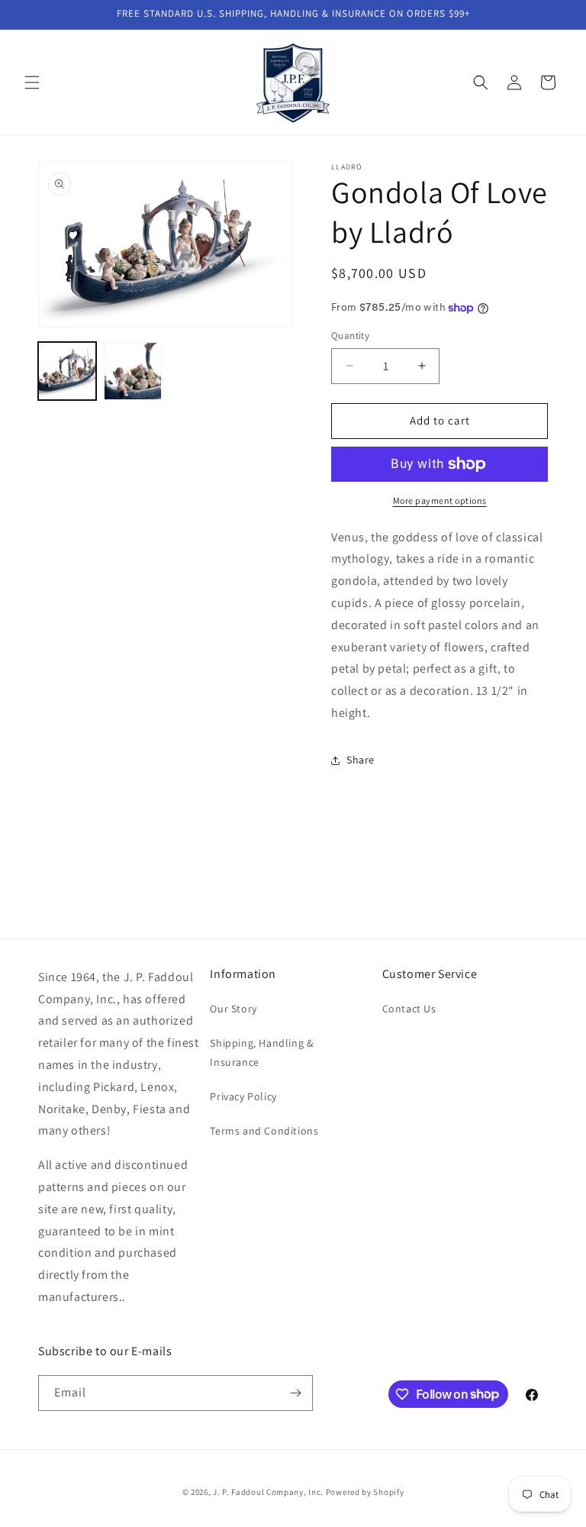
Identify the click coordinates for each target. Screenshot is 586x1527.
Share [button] (360, 760)
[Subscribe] (295, 1393)
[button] (32, 82)
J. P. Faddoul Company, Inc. (268, 1492)
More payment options (440, 500)
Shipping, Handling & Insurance (261, 1052)
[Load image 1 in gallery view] (67, 371)
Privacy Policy (243, 1096)
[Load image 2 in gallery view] (133, 371)
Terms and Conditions (264, 1131)
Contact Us (409, 1008)
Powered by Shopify (365, 1492)
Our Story (233, 1008)
